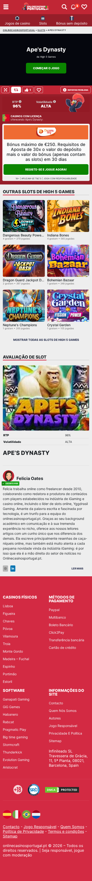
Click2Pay (56, 632)
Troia (6, 644)
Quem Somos (72, 826)
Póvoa (8, 629)
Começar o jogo (46, 68)
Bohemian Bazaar (60, 280)
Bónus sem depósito (71, 23)
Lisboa (8, 606)
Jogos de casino (17, 23)
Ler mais (77, 568)
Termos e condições (66, 831)
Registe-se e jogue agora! (46, 169)
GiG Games (11, 707)
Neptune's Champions (20, 325)
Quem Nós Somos (62, 711)
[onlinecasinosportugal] (35, 7)
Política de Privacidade (23, 831)
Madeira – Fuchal (16, 659)
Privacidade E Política (65, 733)
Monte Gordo (13, 651)
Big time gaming (15, 737)
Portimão (10, 674)
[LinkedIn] (12, 568)
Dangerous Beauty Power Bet (26, 235)
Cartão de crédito (62, 648)
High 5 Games (48, 56)
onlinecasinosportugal (19, 30)
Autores (55, 718)
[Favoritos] (84, 7)
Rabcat (8, 722)
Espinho (9, 666)
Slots (43, 23)
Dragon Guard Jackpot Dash (25, 280)
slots (41, 30)
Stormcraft (11, 745)
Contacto (56, 703)
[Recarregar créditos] (16, 90)
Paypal (54, 610)
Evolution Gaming (16, 760)
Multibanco (57, 617)
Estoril (7, 682)
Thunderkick (12, 752)
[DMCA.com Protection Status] (62, 790)
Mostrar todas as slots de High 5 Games (46, 340)
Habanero (10, 714)
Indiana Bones (58, 235)
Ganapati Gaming (16, 699)
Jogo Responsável (63, 726)
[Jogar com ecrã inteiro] (5, 90)
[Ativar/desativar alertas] (64, 7)
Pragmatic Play (14, 729)
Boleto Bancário (61, 625)
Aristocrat (10, 767)
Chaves (8, 621)
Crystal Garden (59, 325)
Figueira (9, 614)
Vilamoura (10, 636)
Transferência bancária (66, 640)
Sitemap (55, 741)
